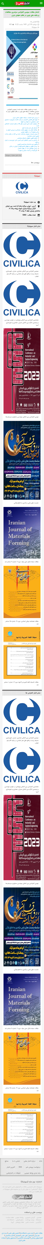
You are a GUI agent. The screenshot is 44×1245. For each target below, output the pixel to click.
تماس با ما (16, 1161)
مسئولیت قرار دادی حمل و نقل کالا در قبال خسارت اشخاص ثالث (22, 125)
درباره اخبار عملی (29, 1161)
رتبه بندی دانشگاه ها (26, 1233)
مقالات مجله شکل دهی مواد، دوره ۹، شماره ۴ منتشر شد (21, 562)
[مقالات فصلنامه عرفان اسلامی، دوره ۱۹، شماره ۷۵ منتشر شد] (22, 617)
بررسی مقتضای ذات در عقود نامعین (27, 148)
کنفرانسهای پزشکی (37, 1238)
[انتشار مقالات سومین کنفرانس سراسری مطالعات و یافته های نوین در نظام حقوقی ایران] (22, 69)
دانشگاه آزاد (10, 1220)
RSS (20, 1167)
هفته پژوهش (19, 1222)
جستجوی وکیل (11, 1238)
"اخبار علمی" (37, 1202)
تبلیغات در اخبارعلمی (13, 1173)
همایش (38, 1217)
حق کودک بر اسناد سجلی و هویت (27, 150)
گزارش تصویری (30, 1217)
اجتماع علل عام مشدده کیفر (29, 128)
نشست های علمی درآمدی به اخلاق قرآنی (26, 503)
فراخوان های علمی (27, 1235)
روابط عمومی (19, 1217)
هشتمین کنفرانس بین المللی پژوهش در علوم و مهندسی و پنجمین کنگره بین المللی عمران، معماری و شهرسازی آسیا (21, 322)
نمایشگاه (38, 1220)
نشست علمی (29, 1222)
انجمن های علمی (13, 1233)
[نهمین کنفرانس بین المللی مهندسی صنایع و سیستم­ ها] (22, 413)
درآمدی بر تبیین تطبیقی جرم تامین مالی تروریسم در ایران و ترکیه (22, 141)
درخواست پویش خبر (33, 1167)
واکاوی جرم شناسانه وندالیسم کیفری (27, 144)
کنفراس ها (33, 21)
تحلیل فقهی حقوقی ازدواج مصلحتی (27, 138)
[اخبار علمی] (22, 3)
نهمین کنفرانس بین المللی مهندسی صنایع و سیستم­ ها (22, 417)
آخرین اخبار (11, 1167)
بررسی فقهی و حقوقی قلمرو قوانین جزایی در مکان (23, 146)
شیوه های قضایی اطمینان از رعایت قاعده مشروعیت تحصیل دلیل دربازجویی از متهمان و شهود (22, 121)
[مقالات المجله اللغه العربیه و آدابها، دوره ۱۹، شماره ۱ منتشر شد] (22, 678)
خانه (40, 1161)
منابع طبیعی (19, 1220)
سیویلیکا (34, 27)
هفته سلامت (10, 1217)
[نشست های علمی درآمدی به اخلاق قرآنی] (22, 499)
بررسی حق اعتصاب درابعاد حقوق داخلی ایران (25, 118)
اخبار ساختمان (9, 1235)
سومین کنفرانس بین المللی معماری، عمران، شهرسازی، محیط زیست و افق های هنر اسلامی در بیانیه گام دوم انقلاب (22, 274)
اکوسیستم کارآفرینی (23, 1238)
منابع (6, 1161)
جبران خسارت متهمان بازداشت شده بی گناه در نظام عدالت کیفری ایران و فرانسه (22, 135)
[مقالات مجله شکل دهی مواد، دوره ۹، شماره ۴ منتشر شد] (22, 558)
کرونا (12, 1222)
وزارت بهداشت (29, 1220)
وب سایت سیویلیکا (30, 202)
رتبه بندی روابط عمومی (32, 1173)
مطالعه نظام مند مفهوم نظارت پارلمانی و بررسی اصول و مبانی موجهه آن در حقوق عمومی (22, 131)
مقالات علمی (38, 1233)
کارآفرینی (38, 1222)
